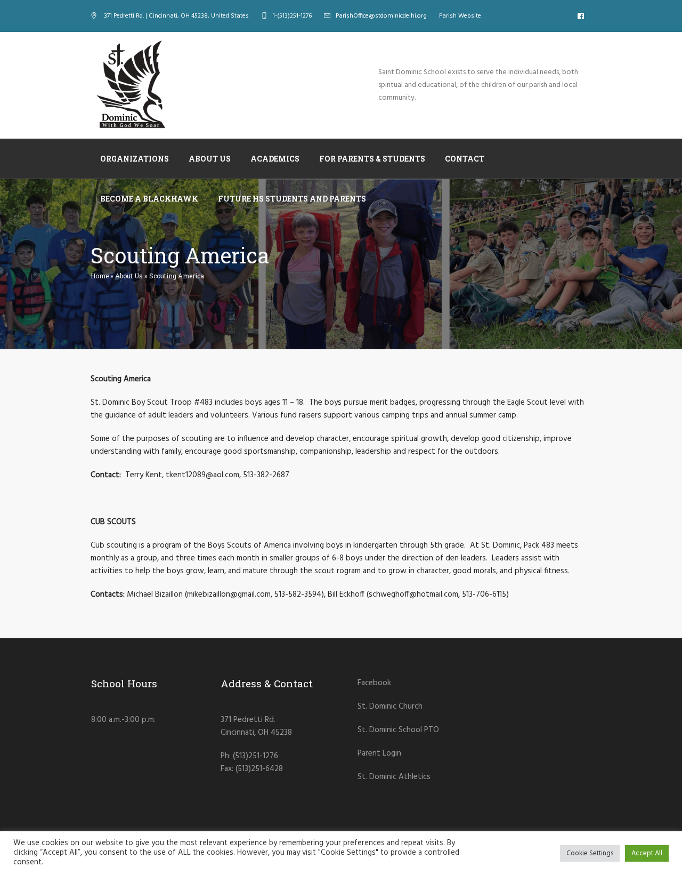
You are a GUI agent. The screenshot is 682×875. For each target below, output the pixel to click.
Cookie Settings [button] (589, 853)
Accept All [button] (646, 853)
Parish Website (460, 16)
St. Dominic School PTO (398, 730)
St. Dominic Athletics (394, 776)
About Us (129, 275)
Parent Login (379, 753)
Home (100, 275)
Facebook (374, 683)
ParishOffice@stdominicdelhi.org (381, 16)
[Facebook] (581, 16)
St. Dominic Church (390, 706)
